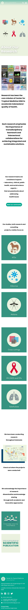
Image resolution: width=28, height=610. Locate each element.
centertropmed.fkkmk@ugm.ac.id (11, 602)
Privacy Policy (5, 606)
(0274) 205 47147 (7, 597)
